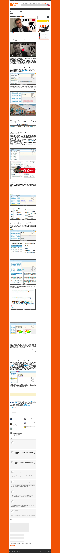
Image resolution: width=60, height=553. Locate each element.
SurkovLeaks (14, 412)
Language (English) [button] (12, 0)
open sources (31, 140)
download (18, 40)
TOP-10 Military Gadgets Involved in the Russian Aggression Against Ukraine (21, 181)
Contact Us (18, 551)
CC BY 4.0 (25, 404)
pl (19, 16)
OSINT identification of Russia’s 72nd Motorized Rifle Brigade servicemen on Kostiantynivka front (17, 424)
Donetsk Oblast (13, 365)
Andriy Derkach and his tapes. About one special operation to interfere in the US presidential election (17, 419)
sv (23, 16)
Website (11, 540)
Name (11, 533)
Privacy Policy (14, 551)
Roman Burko (33, 401)
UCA (19, 15)
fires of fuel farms (26, 365)
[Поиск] (48, 17)
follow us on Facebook (26, 405)
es (14, 16)
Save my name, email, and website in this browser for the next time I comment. (21, 543)
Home (10, 551)
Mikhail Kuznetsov (27, 401)
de (13, 16)
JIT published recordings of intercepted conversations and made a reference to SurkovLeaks (31, 427)
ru (10, 16)
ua (18, 16)
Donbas (16, 15)
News (18, 15)
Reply (34, 453)
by (15, 16)
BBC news (19, 144)
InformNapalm (16, 402)
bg (22, 16)
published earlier (24, 70)
